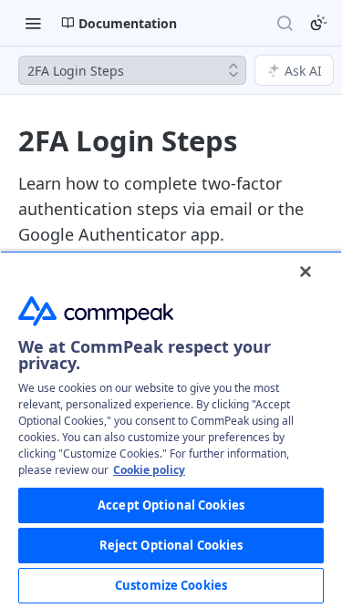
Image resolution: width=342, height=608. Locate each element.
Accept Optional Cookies (171, 505)
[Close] (305, 271)
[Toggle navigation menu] (32, 22)
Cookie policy (149, 470)
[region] (171, 429)
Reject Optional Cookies (171, 545)
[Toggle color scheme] (318, 22)
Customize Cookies (171, 585)
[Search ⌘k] (284, 22)
